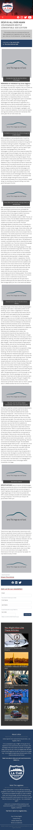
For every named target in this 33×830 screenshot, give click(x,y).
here (12, 462)
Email (3, 593)
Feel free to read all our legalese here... (16, 811)
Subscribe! (28, 614)
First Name (5, 600)
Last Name (4, 605)
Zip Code (4, 612)
